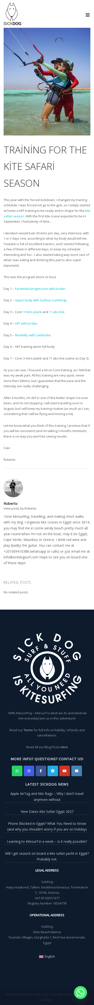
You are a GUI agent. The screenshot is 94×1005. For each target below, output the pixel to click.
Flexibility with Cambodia (33, 335)
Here (64, 747)
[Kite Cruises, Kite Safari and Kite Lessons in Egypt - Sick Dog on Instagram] (29, 771)
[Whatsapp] (80, 992)
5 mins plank (32, 312)
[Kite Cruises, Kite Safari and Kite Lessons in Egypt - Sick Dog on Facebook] (41, 771)
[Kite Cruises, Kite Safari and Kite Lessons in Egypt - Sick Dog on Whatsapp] (17, 771)
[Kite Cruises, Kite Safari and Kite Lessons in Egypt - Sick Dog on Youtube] (64, 771)
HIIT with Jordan (26, 323)
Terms (28, 730)
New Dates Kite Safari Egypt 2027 (47, 811)
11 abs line (57, 312)
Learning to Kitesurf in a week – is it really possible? (47, 841)
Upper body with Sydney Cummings (41, 300)
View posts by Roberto (20, 508)
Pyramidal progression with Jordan (40, 288)
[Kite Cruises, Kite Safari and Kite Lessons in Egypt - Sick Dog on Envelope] (76, 771)
